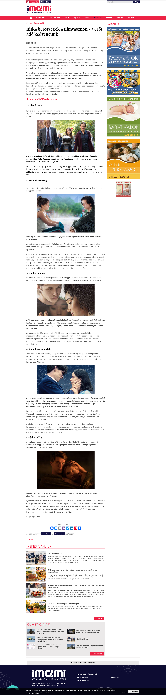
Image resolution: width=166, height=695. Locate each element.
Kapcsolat (34, 2)
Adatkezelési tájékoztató (87, 674)
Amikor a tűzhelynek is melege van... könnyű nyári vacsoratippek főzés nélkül (76, 586)
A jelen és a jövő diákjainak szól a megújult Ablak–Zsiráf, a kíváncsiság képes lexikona (50, 639)
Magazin (97, 18)
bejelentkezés (59, 534)
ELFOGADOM (133, 692)
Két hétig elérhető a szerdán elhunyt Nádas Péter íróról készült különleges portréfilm (50, 631)
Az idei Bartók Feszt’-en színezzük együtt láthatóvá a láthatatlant (88, 631)
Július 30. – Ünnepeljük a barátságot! (63, 604)
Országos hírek (40, 23)
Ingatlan (131, 18)
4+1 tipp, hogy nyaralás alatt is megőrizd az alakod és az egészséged (72, 571)
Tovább (99, 618)
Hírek (67, 18)
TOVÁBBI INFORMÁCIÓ (32, 693)
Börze (87, 18)
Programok (40, 18)
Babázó (109, 18)
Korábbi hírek (97, 654)
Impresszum (115, 677)
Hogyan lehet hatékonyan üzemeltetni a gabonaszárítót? (90, 646)
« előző (30, 540)
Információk (55, 18)
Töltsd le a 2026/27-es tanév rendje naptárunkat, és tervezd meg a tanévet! (49, 646)
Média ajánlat (82, 677)
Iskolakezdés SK (55, 554)
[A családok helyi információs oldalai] (43, 9)
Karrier (120, 18)
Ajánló (77, 18)
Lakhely (47, 2)
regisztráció (46, 534)
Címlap (31, 18)
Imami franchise (83, 681)
